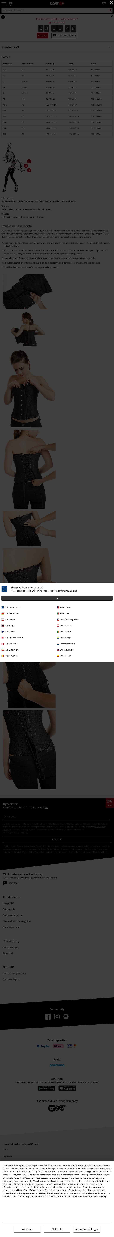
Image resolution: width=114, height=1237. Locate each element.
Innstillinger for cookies (31, 1196)
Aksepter (27, 1229)
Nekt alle (57, 1229)
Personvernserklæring (96, 1196)
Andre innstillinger (86, 1229)
